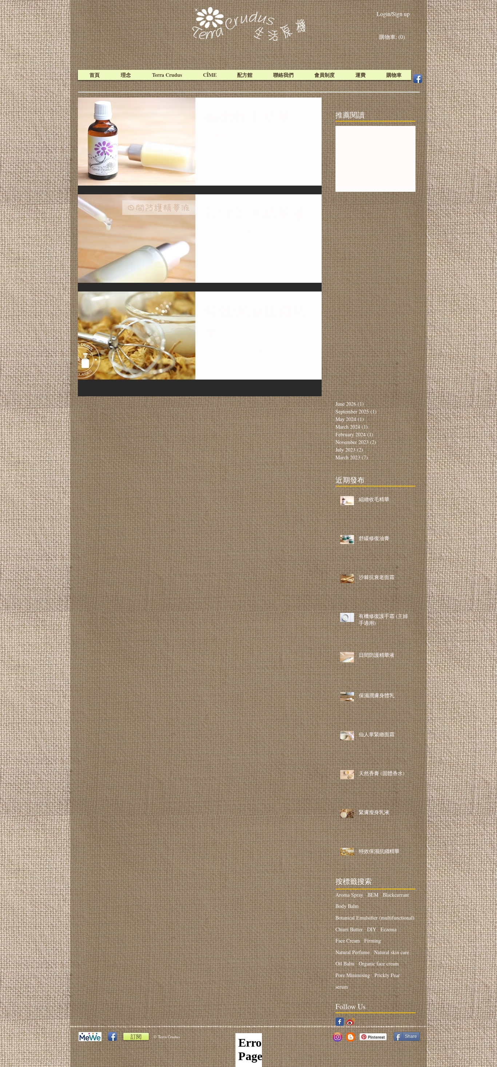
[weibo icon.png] (350, 1022)
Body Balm (347, 906)
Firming (372, 940)
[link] (393, 37)
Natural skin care (391, 952)
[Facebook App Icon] (417, 78)
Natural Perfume (352, 952)
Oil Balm (344, 963)
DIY (371, 929)
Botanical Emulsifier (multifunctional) (374, 917)
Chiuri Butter (349, 929)
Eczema (389, 929)
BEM (372, 894)
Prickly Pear (387, 975)
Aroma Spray (349, 894)
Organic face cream (379, 963)
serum (341, 986)
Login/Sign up (393, 13)
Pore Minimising (352, 975)
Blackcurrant (396, 894)
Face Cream (347, 940)
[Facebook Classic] (339, 1022)
